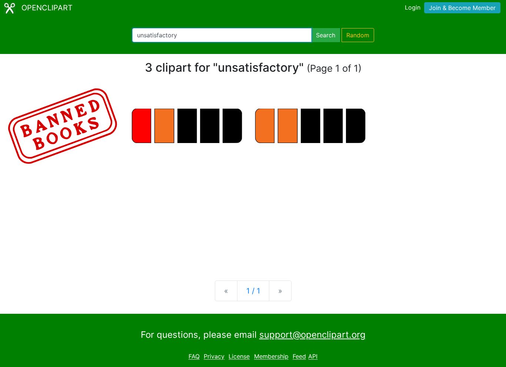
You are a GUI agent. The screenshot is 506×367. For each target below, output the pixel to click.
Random (357, 35)
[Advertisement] (253, 217)
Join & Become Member (462, 7)
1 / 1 (253, 290)
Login (412, 7)
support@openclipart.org (312, 334)
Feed (299, 356)
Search (325, 35)
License (239, 356)
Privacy (214, 356)
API (312, 356)
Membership (271, 356)
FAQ (194, 356)
